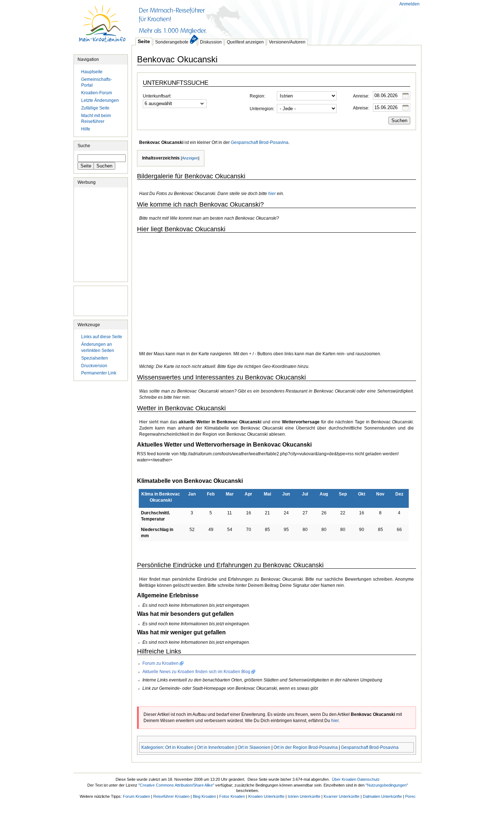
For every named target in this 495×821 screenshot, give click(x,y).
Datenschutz (368, 779)
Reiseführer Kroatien (171, 796)
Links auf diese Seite (101, 336)
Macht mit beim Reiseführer (96, 118)
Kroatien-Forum (96, 92)
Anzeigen (190, 158)
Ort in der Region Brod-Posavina (306, 747)
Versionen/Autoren (287, 42)
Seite (144, 41)
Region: (257, 96)
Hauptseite (103, 27)
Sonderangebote (171, 42)
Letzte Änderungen (100, 100)
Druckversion (94, 365)
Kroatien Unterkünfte (266, 796)
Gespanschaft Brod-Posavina (259, 142)
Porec (410, 796)
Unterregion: (262, 108)
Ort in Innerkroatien (215, 747)
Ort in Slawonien (254, 747)
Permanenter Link (98, 373)
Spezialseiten (94, 358)
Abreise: (361, 108)
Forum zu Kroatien (160, 663)
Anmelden (409, 4)
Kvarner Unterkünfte (341, 796)
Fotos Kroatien (232, 796)
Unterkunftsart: (157, 96)
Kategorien (152, 747)
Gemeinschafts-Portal (96, 82)
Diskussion (211, 42)
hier (272, 193)
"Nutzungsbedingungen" (387, 785)
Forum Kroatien (136, 796)
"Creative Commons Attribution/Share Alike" (176, 785)
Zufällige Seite (95, 108)
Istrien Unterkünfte (304, 796)
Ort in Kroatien (179, 747)
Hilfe (85, 129)
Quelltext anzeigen (245, 42)
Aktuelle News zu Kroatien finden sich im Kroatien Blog (196, 671)
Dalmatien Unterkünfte (382, 796)
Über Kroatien (344, 779)
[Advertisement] (263, 18)
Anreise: (361, 96)
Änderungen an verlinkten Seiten (97, 347)
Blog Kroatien (204, 796)
